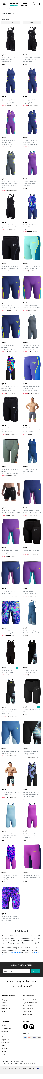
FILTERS (10, 22)
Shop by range (27, 1014)
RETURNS (11, 1068)
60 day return (29, 981)
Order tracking (6, 1008)
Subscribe (35, 971)
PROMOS (17, 1068)
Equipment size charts (30, 1003)
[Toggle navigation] (4, 4)
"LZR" (8, 9)
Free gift (28, 986)
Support (4, 1011)
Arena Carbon (16, 952)
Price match (17, 986)
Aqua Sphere (5, 1031)
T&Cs (29, 1068)
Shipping (4, 1000)
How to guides (27, 1011)
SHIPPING (4, 1068)
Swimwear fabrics (28, 1008)
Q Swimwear (5, 1042)
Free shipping (14, 981)
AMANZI (4, 1025)
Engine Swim (6, 1040)
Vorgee (4, 1051)
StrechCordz (5, 1048)
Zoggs (3, 1054)
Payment (4, 1005)
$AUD (34, 1068)
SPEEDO (4, 9)
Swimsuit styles (28, 1005)
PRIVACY (24, 1068)
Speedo (4, 1045)
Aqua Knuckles (6, 1028)
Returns (4, 1003)
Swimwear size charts (30, 1000)
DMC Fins (4, 1037)
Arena (3, 1034)
